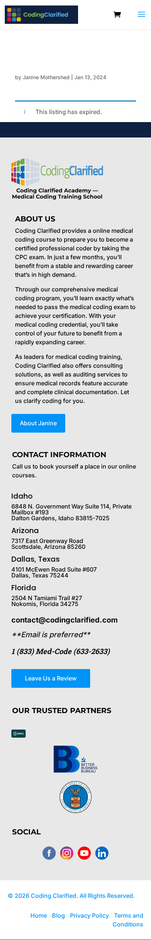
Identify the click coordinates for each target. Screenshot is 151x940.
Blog (58, 915)
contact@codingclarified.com (64, 620)
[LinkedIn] (101, 853)
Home (38, 915)
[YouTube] (84, 853)
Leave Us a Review (51, 678)
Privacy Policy (90, 915)
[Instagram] (66, 853)
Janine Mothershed (46, 77)
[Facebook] (49, 853)
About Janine (38, 423)
